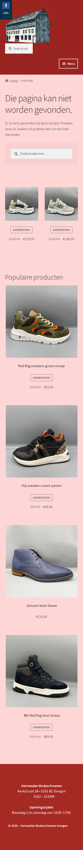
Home (14, 81)
